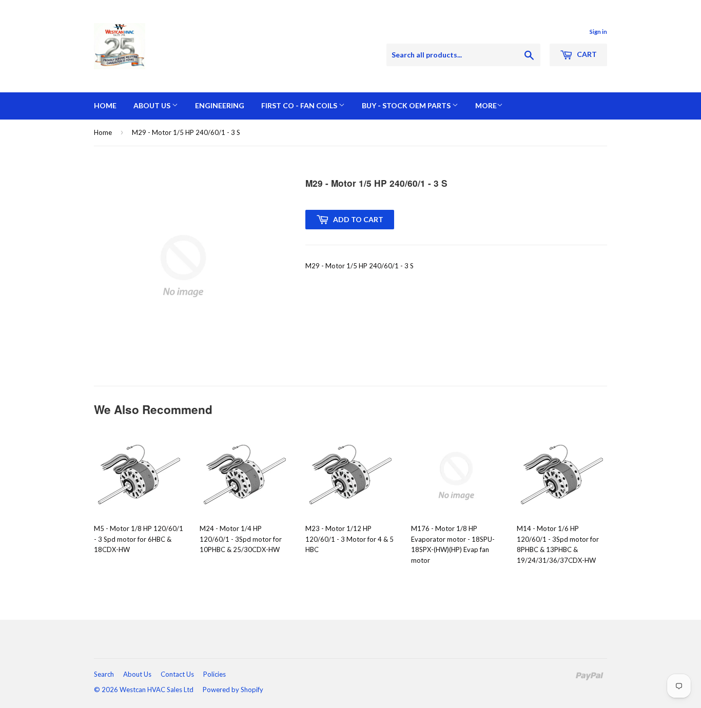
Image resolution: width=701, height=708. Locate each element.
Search (104, 674)
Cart (586, 54)
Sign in (598, 31)
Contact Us (177, 674)
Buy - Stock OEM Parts (407, 105)
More (486, 105)
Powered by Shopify (233, 689)
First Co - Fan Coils (300, 105)
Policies (214, 674)
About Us (152, 105)
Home (105, 105)
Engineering (219, 105)
